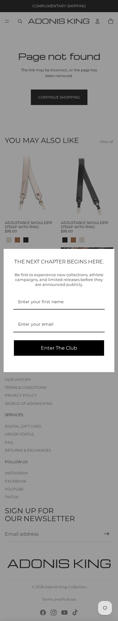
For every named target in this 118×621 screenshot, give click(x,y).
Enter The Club (59, 348)
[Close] (107, 256)
